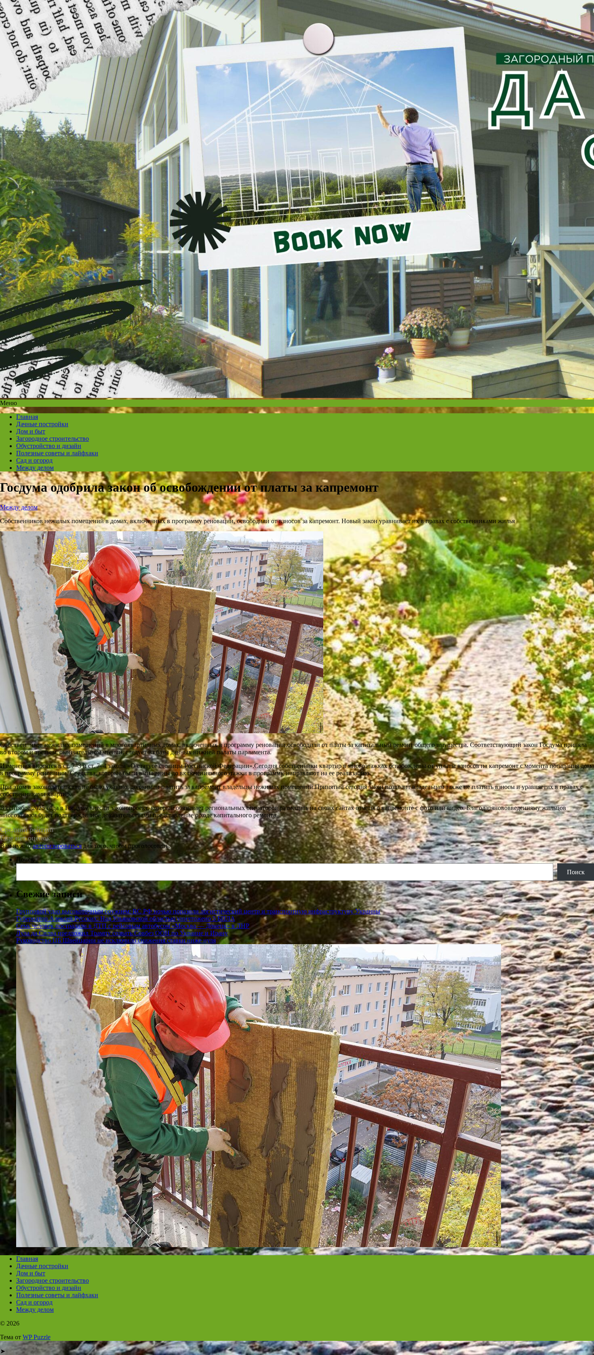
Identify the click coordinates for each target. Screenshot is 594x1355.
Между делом (35, 467)
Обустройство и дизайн (48, 445)
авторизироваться (57, 845)
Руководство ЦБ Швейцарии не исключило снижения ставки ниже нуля (116, 940)
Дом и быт (30, 431)
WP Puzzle (37, 1337)
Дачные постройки (42, 424)
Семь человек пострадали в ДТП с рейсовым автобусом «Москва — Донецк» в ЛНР (132, 925)
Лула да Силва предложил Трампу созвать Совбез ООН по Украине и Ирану (122, 933)
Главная (27, 416)
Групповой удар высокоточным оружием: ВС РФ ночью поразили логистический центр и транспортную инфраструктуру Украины (198, 911)
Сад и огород (34, 460)
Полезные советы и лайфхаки (57, 453)
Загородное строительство (52, 438)
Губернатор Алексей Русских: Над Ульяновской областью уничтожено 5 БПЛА (125, 918)
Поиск (25, 859)
